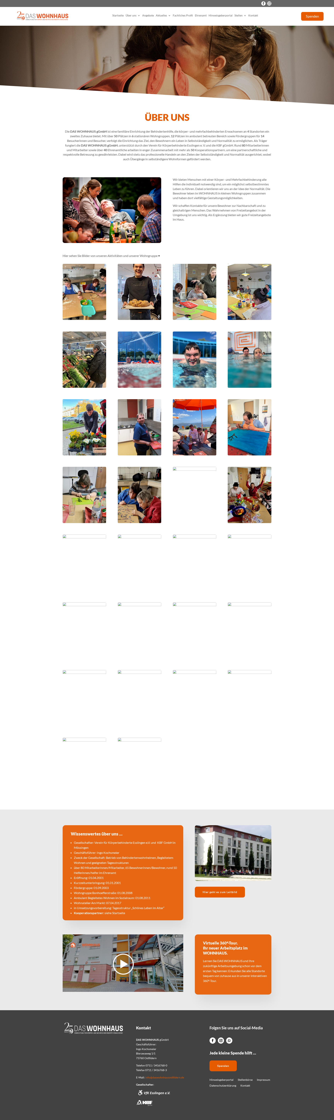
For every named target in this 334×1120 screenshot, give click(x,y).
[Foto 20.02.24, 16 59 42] (194, 672)
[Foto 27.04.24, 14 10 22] (194, 386)
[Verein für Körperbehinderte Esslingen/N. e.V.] (154, 1094)
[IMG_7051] (84, 318)
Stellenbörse (245, 1079)
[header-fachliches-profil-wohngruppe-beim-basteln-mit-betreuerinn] (194, 318)
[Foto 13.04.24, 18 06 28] (249, 454)
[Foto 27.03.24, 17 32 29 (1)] (249, 522)
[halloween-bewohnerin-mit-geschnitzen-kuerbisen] (139, 672)
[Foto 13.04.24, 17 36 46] (194, 605)
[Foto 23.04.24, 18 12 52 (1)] (84, 522)
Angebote (148, 15)
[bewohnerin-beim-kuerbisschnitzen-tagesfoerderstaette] (84, 740)
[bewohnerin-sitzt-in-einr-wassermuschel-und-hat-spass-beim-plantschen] (84, 605)
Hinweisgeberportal (221, 15)
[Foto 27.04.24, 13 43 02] (84, 537)
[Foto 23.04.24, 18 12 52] (249, 672)
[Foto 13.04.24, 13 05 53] (249, 386)
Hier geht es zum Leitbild (220, 892)
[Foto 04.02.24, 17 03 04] (249, 318)
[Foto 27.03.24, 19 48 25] (139, 522)
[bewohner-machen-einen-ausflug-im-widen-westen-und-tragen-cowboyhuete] (194, 537)
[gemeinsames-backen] (139, 605)
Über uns (131, 15)
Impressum (263, 1079)
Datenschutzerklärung (223, 1085)
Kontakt (253, 15)
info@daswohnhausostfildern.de (164, 1077)
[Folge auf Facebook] (263, 3)
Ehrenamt (201, 15)
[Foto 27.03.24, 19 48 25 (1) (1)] (249, 605)
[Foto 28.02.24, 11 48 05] (139, 318)
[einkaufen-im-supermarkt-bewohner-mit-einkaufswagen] (139, 537)
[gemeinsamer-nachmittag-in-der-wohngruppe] (84, 672)
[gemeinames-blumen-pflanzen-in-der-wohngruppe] (84, 454)
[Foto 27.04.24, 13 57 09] (139, 386)
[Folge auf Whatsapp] (229, 1040)
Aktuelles (161, 15)
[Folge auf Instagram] (269, 3)
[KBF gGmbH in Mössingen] (144, 1105)
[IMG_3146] (139, 740)
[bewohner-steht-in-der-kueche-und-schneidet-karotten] (139, 454)
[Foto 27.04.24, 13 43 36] (194, 469)
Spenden (312, 16)
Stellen (238, 15)
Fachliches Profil (183, 15)
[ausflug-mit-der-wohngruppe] (194, 454)
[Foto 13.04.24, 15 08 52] (249, 537)
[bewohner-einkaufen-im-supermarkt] (84, 386)
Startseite (118, 15)
